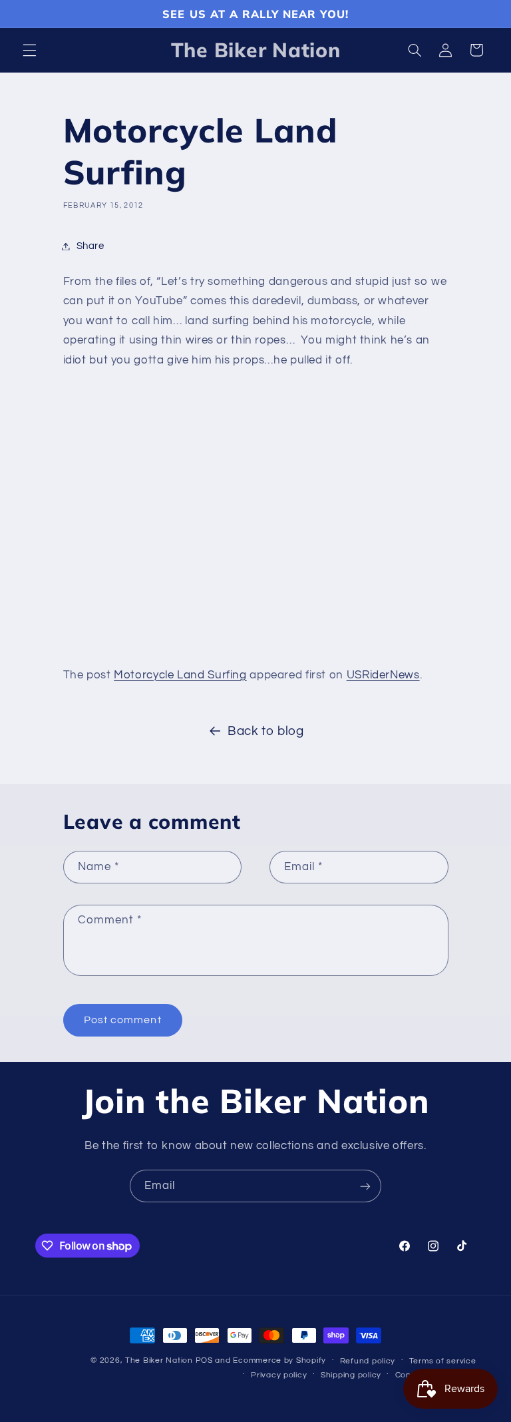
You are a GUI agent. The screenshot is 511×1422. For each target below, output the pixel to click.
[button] (29, 50)
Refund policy (368, 1361)
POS (204, 1360)
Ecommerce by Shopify (279, 1360)
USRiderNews (383, 675)
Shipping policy (351, 1375)
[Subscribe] (365, 1186)
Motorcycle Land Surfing (180, 675)
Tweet (81, 647)
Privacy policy (279, 1375)
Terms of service (442, 1361)
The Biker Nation (159, 1360)
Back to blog (266, 731)
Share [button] (90, 246)
